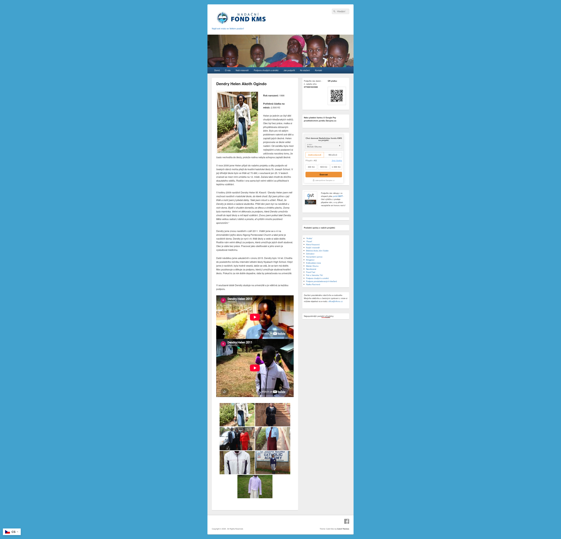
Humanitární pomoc (314, 256)
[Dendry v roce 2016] (272, 414)
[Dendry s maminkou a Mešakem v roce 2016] (237, 438)
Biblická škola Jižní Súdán (317, 250)
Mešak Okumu (312, 266)
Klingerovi (310, 259)
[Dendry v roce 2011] (237, 462)
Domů (217, 70)
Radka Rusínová (313, 284)
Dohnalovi (310, 253)
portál (337, 196)
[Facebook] (346, 521)
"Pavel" (309, 241)
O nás (228, 70)
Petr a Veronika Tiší (314, 275)
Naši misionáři (242, 70)
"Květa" (309, 238)
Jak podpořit (289, 70)
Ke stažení (305, 70)
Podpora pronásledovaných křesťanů (321, 281)
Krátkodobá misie (313, 262)
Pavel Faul (310, 272)
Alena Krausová (313, 244)
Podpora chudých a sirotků (266, 70)
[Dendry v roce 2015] (272, 438)
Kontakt (318, 70)
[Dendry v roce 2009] (272, 462)
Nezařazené (311, 269)
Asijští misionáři (313, 247)
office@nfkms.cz (335, 301)
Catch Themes (343, 528)
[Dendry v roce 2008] (254, 486)
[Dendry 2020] (237, 414)
